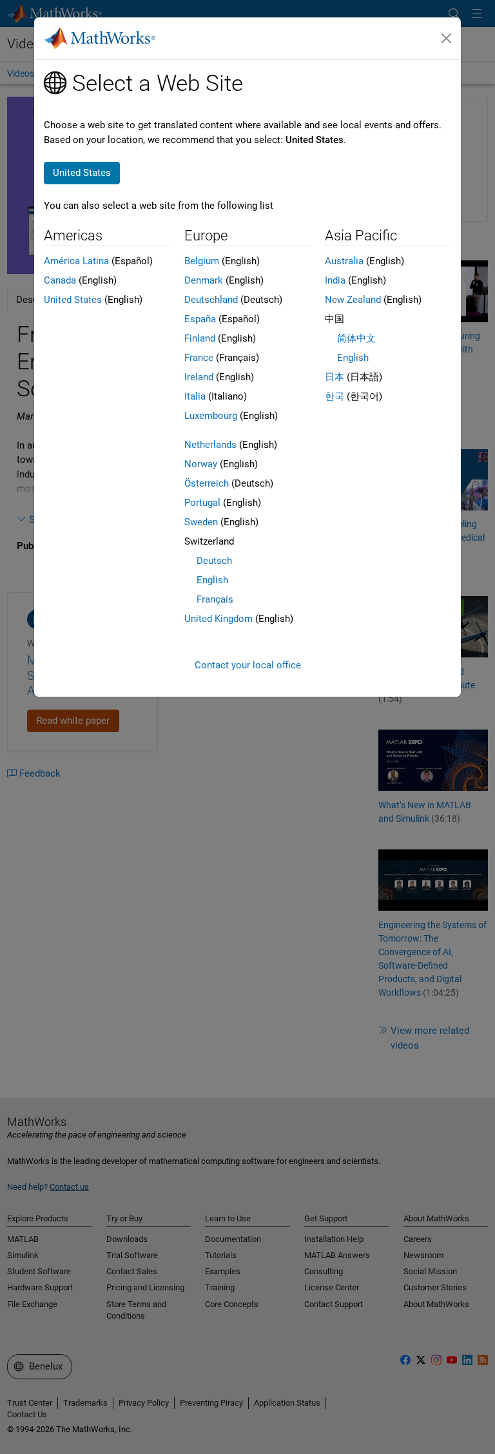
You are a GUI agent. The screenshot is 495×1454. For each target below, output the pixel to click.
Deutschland (211, 299)
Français (215, 599)
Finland (199, 338)
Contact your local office (248, 665)
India (335, 280)
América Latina (76, 261)
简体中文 (356, 338)
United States (73, 299)
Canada (60, 280)
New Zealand (353, 299)
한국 (334, 396)
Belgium (201, 261)
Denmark (203, 280)
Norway (200, 464)
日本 (334, 377)
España (200, 319)
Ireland (198, 377)
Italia (195, 396)
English (212, 580)
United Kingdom (218, 619)
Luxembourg (210, 416)
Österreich (206, 483)
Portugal (202, 503)
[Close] (446, 38)
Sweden (201, 522)
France (198, 357)
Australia (344, 261)
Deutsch (214, 561)
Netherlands (210, 445)
